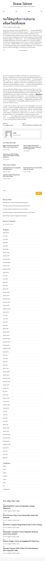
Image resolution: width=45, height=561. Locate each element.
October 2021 (6, 408)
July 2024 (5, 315)
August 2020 (6, 447)
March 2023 (5, 368)
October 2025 (6, 265)
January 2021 (6, 431)
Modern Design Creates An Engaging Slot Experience (15, 215)
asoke (18, 27)
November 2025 (6, 262)
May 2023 (5, 361)
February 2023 (6, 371)
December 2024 (6, 298)
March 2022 (5, 394)
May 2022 (5, 391)
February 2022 (6, 398)
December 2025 (6, 259)
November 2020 (6, 437)
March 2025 (5, 289)
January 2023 (6, 375)
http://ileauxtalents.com (17, 135)
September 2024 (6, 308)
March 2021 (5, 424)
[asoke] (8, 134)
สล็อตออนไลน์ (39, 94)
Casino (4, 469)
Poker (4, 482)
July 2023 (5, 355)
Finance (4, 472)
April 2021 (5, 421)
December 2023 (6, 338)
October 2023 (6, 345)
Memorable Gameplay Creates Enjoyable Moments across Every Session (19, 212)
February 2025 (6, 292)
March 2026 (5, 249)
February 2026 (6, 252)
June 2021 (5, 414)
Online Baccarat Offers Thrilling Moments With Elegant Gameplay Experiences (11, 156)
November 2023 (6, 341)
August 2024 (6, 312)
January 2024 (6, 335)
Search (4, 190)
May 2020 (5, 457)
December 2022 (6, 378)
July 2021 (5, 411)
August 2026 (6, 232)
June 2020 (5, 454)
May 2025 (5, 282)
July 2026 (5, 236)
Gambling (5, 476)
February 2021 (6, 428)
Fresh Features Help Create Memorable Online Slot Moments (16, 205)
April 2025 (5, 285)
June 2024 (5, 318)
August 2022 (6, 388)
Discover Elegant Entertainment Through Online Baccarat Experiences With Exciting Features (32, 147)
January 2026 (6, 255)
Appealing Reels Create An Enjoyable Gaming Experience (15, 202)
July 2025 (5, 275)
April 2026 (5, 246)
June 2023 (5, 358)
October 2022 (6, 384)
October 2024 (6, 305)
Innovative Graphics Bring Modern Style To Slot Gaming (15, 209)
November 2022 (6, 381)
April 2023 (5, 365)
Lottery (4, 479)
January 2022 (6, 401)
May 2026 (5, 242)
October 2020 (6, 441)
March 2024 (5, 328)
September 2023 (6, 348)
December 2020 (6, 434)
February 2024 (6, 332)
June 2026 (5, 239)
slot (4, 486)
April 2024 (5, 325)
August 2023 (6, 351)
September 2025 (6, 269)
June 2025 (5, 279)
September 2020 (6, 444)
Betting (4, 466)
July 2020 (5, 451)
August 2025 (6, 272)
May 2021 (5, 418)
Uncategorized (6, 489)
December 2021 (6, 404)
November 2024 (6, 302)
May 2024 (5, 322)
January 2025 (6, 295)
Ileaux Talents (22, 3)
